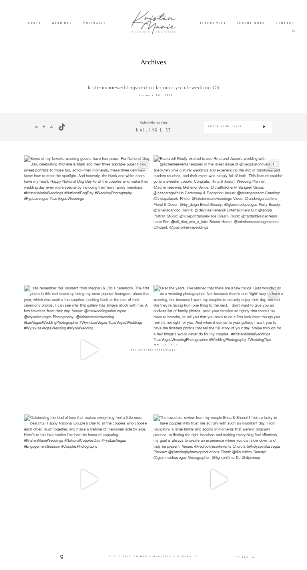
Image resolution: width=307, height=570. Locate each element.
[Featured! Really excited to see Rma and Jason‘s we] (218, 220)
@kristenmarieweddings (153, 349)
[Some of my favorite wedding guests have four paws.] (89, 220)
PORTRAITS (95, 22)
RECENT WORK (251, 22)
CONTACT (285, 22)
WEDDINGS (62, 22)
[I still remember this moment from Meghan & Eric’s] (89, 350)
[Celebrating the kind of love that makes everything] (89, 479)
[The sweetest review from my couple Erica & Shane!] (218, 479)
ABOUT (34, 22)
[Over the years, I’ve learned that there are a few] (218, 350)
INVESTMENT (213, 22)
